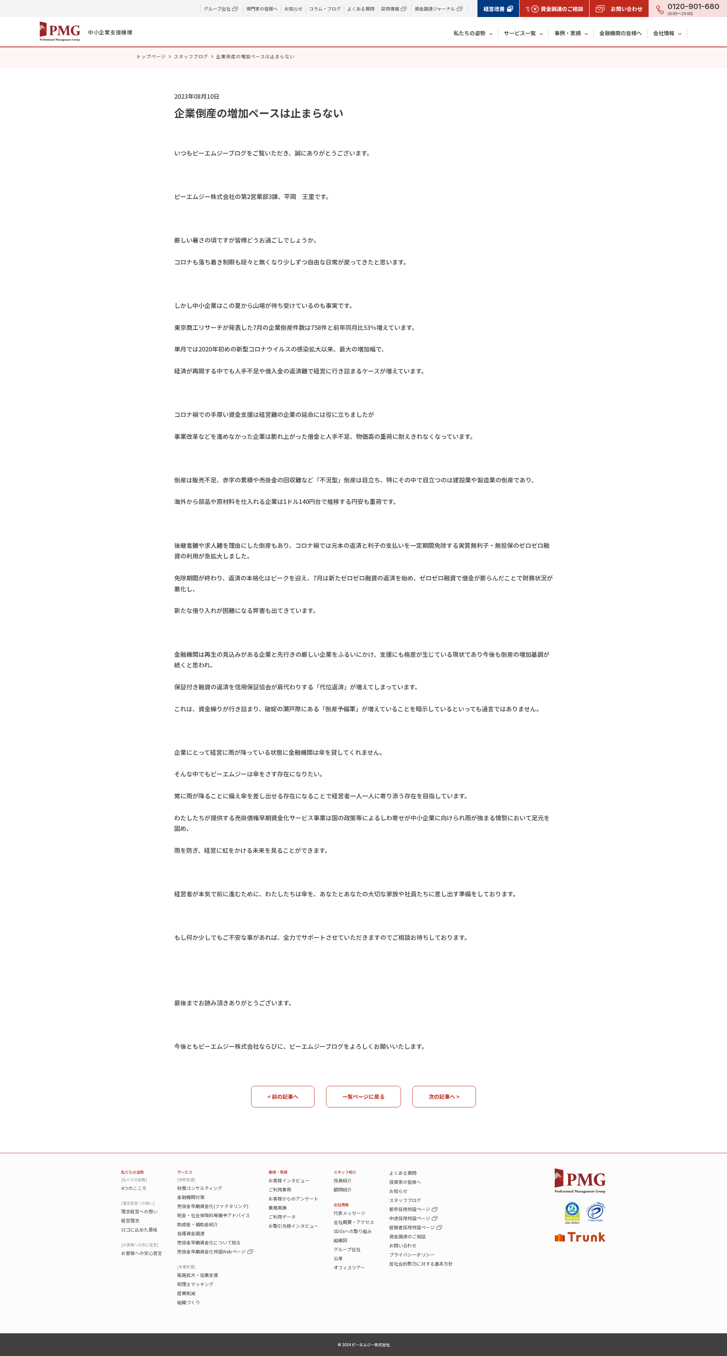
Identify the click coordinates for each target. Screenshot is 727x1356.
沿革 (338, 1258)
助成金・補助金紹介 (197, 1224)
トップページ (151, 56)
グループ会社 (347, 1249)
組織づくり (188, 1302)
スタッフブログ (191, 56)
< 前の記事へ (282, 1096)
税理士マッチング (195, 1284)
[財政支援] (186, 1179)
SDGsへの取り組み (353, 1231)
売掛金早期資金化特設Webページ (211, 1251)
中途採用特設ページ (409, 1218)
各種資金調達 (190, 1233)
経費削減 (186, 1293)
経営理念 (130, 1220)
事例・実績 (567, 33)
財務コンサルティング (199, 1188)
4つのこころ (134, 1188)
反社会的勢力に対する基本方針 (421, 1263)
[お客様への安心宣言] (139, 1244)
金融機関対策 (190, 1197)
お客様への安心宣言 (141, 1253)
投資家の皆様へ (405, 1182)
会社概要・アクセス (354, 1222)
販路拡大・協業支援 (197, 1275)
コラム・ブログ (325, 8)
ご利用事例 (279, 1189)
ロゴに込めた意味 (139, 1229)
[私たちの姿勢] (134, 1179)
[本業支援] (186, 1266)
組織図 (340, 1240)
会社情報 (663, 33)
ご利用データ (282, 1216)
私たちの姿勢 (469, 33)
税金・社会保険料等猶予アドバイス (213, 1215)
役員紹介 (343, 1180)
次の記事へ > (444, 1096)
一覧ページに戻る (363, 1096)
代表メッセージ (349, 1213)
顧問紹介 (343, 1189)
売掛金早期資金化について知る (209, 1242)
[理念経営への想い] (137, 1203)
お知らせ (293, 8)
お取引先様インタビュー (293, 1225)
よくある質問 (360, 8)
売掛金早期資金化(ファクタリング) (212, 1206)
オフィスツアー (349, 1267)
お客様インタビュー (288, 1180)
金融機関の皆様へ (620, 33)
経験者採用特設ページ (412, 1227)
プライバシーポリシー (412, 1254)
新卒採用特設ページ (409, 1209)
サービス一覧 (520, 33)
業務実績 (277, 1207)
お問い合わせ (403, 1245)
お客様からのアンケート (293, 1198)
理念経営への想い (139, 1211)
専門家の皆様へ (262, 8)
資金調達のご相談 (407, 1236)
